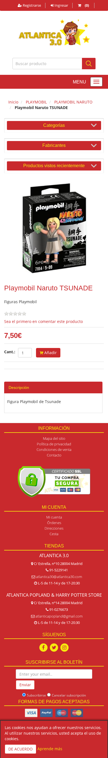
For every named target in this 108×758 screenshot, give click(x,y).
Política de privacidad (54, 443)
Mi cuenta (54, 517)
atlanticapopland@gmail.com (59, 616)
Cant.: (9, 351)
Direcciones (54, 528)
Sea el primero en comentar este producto (43, 321)
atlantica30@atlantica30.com (59, 576)
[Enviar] (89, 63)
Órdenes (54, 522)
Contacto (54, 455)
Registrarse (31, 5)
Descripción (19, 387)
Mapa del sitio (54, 438)
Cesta (54, 533)
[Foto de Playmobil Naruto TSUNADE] (54, 229)
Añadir (50, 352)
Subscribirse (36, 695)
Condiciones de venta (54, 449)
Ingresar (61, 5)
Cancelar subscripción (69, 695)
